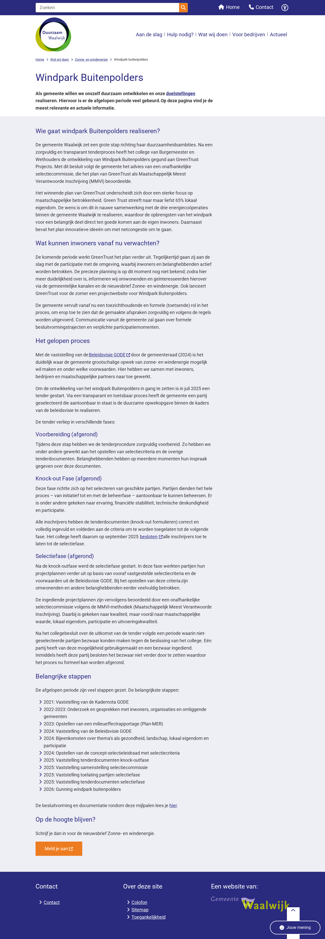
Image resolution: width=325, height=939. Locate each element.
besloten (149, 536)
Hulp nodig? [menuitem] (180, 34)
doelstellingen (180, 93)
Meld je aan (56, 848)
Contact (52, 902)
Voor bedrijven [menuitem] (248, 34)
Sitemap (140, 909)
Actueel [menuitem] (278, 34)
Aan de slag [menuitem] (149, 34)
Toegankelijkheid (149, 917)
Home (40, 59)
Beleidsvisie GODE (107, 354)
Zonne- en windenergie (91, 59)
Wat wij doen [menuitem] (213, 34)
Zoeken (183, 7)
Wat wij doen (59, 59)
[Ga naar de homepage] (53, 34)
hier (173, 805)
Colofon (139, 902)
